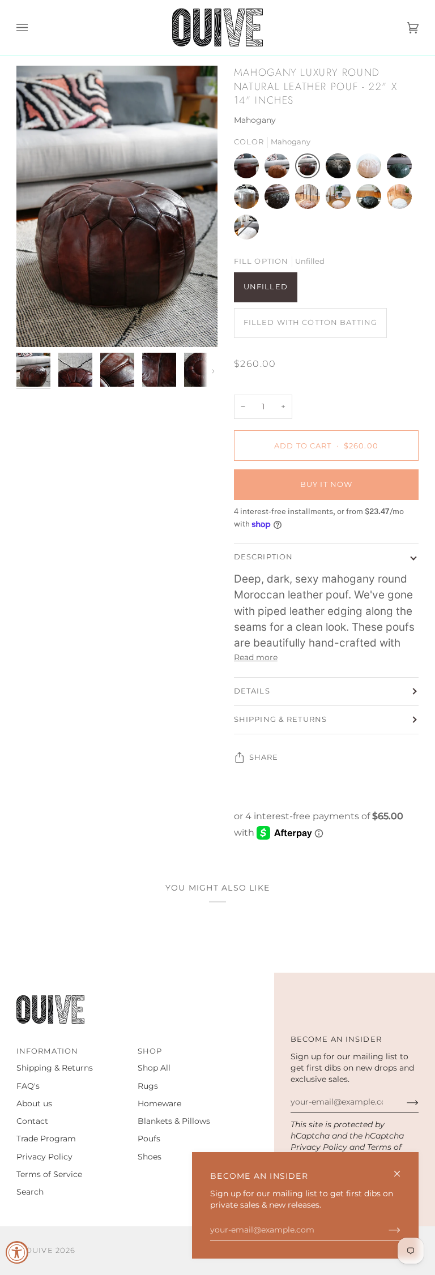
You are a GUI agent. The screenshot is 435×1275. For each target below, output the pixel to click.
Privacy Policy (319, 1147)
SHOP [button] (150, 1051)
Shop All (154, 1067)
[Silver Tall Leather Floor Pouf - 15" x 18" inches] (249, 199)
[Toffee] (280, 168)
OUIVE (39, 1250)
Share (264, 757)
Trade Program (46, 1138)
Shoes (149, 1156)
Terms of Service (49, 1174)
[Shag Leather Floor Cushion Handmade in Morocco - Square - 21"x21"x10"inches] (280, 199)
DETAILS (252, 691)
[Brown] (310, 199)
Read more (256, 657)
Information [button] (47, 1051)
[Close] (402, 1169)
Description (263, 557)
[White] (402, 199)
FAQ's (28, 1085)
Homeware (159, 1103)
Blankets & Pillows (174, 1121)
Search (30, 1191)
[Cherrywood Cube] (249, 168)
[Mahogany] (310, 168)
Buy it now (326, 484)
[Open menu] (33, 27)
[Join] (385, 1230)
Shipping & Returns (54, 1067)
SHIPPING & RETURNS (280, 719)
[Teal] (402, 168)
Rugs (148, 1085)
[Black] (341, 168)
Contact (32, 1121)
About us (34, 1103)
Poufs (149, 1138)
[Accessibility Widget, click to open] (17, 1252)
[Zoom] (117, 206)
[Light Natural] (371, 168)
